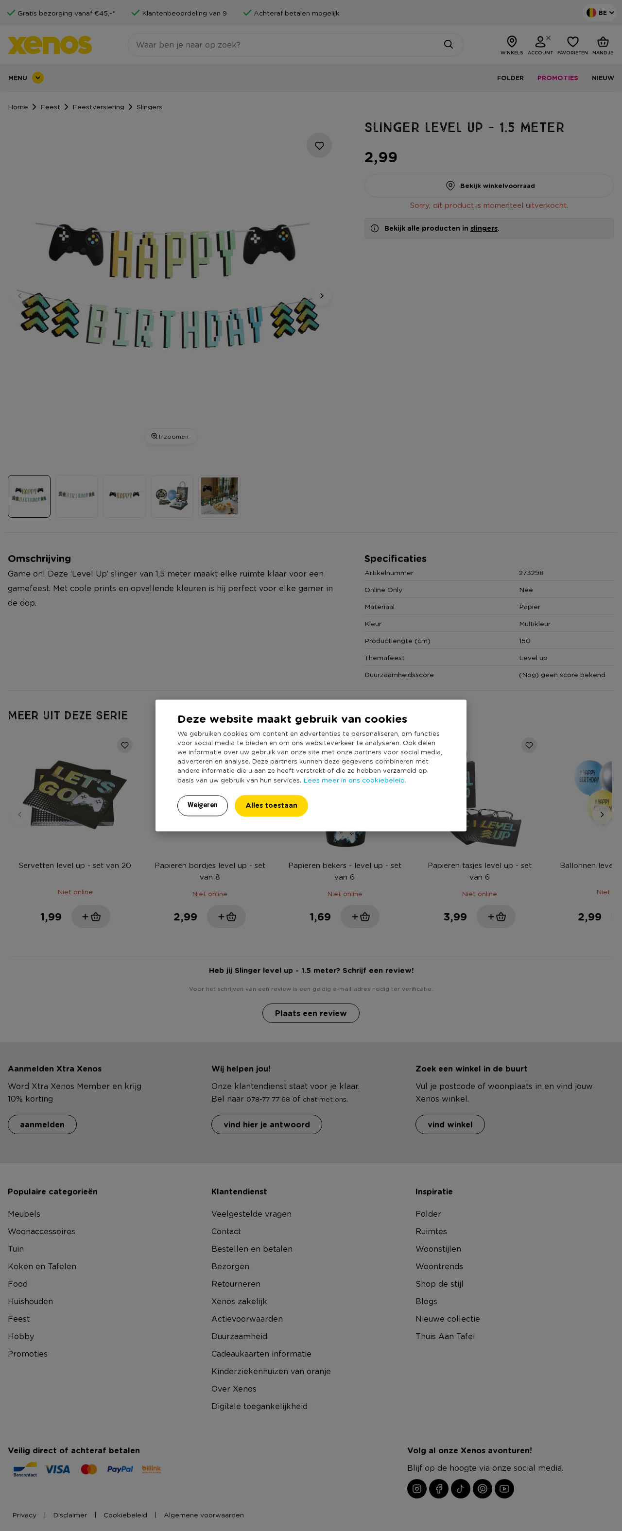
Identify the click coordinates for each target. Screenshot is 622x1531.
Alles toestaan (271, 805)
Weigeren (203, 805)
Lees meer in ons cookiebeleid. (354, 780)
